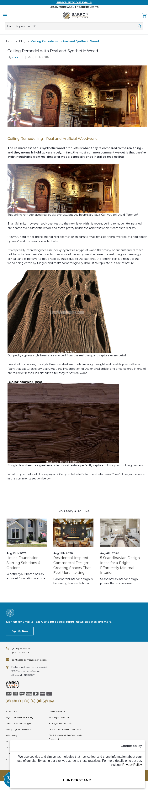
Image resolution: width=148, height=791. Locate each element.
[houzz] (51, 701)
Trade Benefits (57, 711)
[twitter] (26, 701)
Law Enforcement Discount (65, 729)
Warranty (12, 735)
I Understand (77, 780)
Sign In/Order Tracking (20, 717)
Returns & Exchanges (18, 723)
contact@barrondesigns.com (29, 659)
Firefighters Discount (61, 723)
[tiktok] (45, 701)
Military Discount (59, 717)
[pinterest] (8, 701)
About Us (11, 711)
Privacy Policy (132, 764)
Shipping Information (19, 729)
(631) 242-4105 (20, 652)
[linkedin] (33, 701)
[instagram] (14, 701)
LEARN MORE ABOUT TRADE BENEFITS (74, 7)
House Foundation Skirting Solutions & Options (23, 563)
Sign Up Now (20, 631)
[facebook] (20, 701)
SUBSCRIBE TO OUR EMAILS (74, 2)
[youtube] (39, 701)
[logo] (75, 15)
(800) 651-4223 (21, 648)
